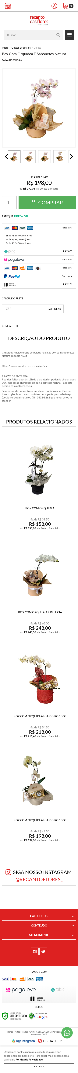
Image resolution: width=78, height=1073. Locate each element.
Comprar (50, 202)
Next (71, 156)
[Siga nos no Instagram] (35, 951)
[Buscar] (58, 35)
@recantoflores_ (39, 879)
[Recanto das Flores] (39, 20)
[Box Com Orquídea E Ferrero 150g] (39, 694)
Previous (6, 156)
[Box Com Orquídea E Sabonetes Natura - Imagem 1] (14, 156)
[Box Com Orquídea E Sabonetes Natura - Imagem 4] (59, 156)
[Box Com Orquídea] (39, 486)
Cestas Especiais (21, 47)
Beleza (37, 47)
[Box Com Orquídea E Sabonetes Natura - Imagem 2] (29, 156)
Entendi (39, 1066)
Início (5, 47)
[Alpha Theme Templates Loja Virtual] (51, 1041)
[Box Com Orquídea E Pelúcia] (39, 590)
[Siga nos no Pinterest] (43, 951)
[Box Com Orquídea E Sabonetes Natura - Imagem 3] (44, 156)
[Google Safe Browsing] (38, 1015)
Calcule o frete (12, 298)
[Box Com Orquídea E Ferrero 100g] (39, 798)
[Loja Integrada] (23, 1041)
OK (54, 309)
